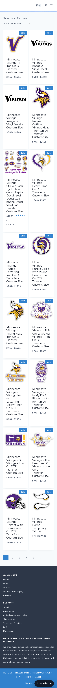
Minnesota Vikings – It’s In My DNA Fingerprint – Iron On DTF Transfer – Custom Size (40, 398)
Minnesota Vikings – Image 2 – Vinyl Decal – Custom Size (40, 66)
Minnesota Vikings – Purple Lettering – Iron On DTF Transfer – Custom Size (14, 272)
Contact (6, 587)
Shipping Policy (10, 619)
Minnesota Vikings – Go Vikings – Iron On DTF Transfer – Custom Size (15, 464)
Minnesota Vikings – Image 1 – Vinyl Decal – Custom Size (14, 121)
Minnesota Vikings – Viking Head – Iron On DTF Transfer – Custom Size (15, 335)
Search (6, 607)
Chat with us (44, 683)
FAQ (5, 627)
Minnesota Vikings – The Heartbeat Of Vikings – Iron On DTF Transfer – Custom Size (41, 466)
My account (8, 631)
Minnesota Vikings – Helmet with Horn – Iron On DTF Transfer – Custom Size (14, 528)
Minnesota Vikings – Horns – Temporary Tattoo (39, 525)
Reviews (7, 595)
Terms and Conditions (13, 623)
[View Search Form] (45, 5)
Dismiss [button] (28, 683)
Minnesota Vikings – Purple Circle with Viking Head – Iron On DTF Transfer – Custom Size (40, 273)
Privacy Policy (9, 611)
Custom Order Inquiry (13, 591)
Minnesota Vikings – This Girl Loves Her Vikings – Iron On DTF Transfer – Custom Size (41, 337)
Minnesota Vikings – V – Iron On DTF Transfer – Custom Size (14, 66)
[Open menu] (51, 5)
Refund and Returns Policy (15, 615)
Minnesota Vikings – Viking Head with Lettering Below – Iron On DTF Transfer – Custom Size (14, 401)
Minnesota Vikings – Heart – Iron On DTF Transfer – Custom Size (40, 187)
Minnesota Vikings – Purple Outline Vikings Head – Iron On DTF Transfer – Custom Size (41, 126)
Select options (15, 83)
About (6, 583)
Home (6, 579)
